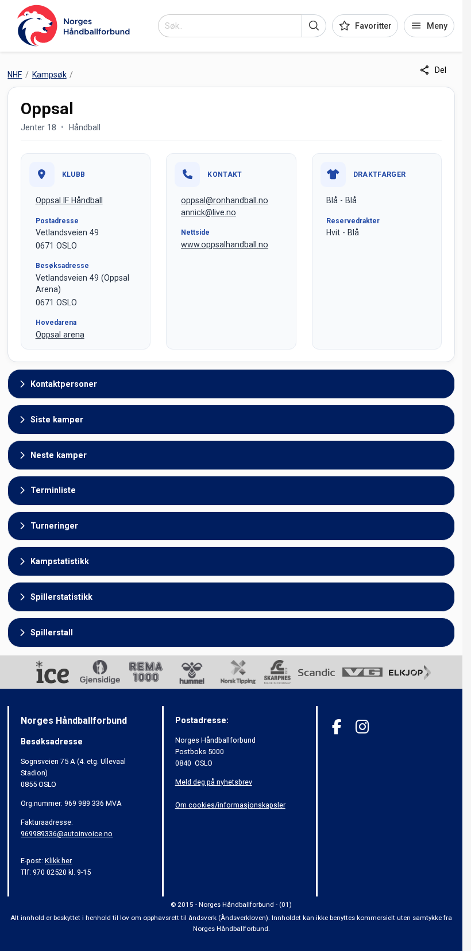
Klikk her (58, 860)
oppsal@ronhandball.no (224, 200)
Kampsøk (49, 74)
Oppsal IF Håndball (69, 200)
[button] (314, 25)
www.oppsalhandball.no (224, 244)
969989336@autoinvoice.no (67, 833)
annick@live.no (208, 212)
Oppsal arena (60, 334)
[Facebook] (337, 726)
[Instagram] (362, 726)
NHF (14, 74)
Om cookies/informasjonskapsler (230, 805)
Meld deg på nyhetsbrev (213, 782)
